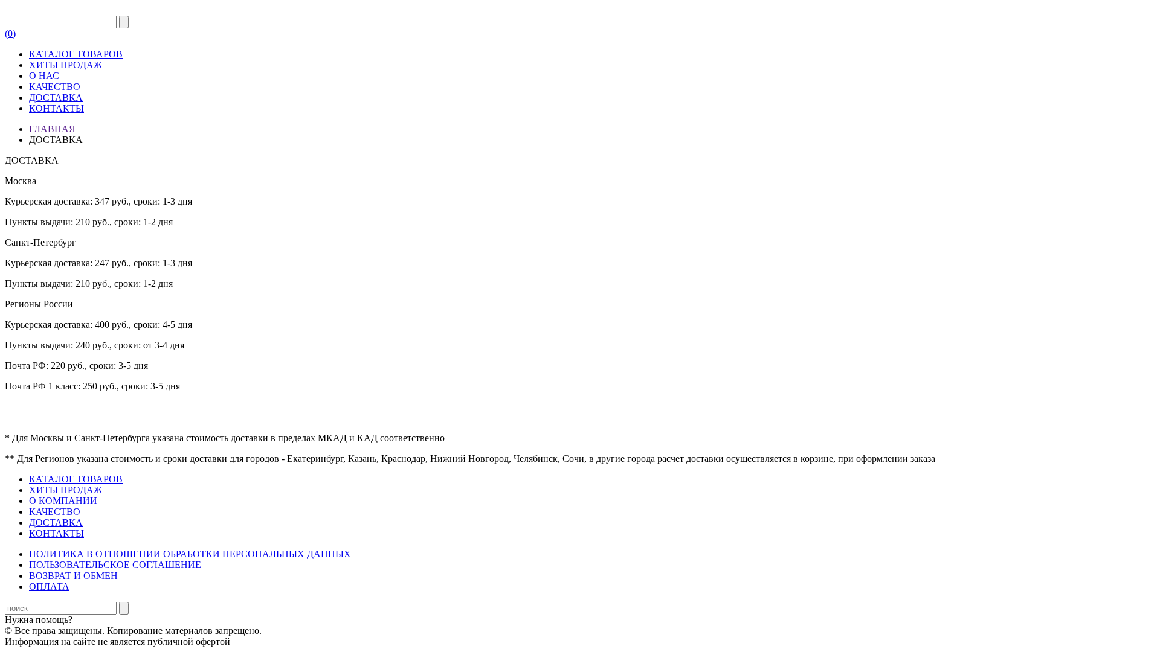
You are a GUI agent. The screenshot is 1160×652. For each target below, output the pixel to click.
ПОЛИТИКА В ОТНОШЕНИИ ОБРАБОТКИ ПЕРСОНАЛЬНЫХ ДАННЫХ (190, 554)
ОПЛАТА (49, 586)
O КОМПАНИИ (63, 501)
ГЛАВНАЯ (52, 129)
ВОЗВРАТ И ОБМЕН (73, 575)
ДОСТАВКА (56, 97)
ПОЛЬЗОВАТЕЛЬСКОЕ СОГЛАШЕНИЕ (115, 565)
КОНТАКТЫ (56, 108)
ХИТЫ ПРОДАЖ (65, 65)
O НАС (44, 76)
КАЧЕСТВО (54, 87)
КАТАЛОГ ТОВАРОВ (76, 54)
